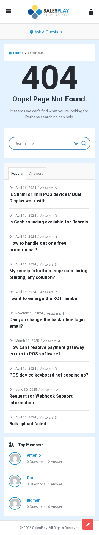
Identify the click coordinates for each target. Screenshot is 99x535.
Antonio (34, 455)
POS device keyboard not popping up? (48, 375)
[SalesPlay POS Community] (50, 11)
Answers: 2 (48, 292)
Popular (17, 173)
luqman (33, 500)
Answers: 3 (48, 215)
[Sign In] (91, 11)
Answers (36, 173)
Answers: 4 (48, 236)
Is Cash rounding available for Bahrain (48, 222)
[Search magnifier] (84, 143)
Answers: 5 (48, 188)
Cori (31, 477)
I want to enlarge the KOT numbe (43, 298)
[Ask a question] (88, 524)
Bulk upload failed (27, 423)
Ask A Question (48, 31)
